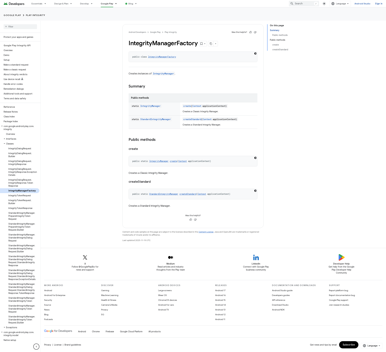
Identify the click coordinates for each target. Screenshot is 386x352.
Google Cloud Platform (131, 331)
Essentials (37, 3)
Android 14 (220, 305)
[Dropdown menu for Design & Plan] (72, 3)
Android (48, 290)
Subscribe (349, 344)
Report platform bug (338, 290)
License (58, 345)
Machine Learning (109, 295)
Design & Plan (61, 3)
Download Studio (280, 305)
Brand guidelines (73, 345)
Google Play (107, 3)
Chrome (96, 331)
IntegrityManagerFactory (162, 56)
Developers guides (281, 295)
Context (196, 106)
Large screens (165, 290)
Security (48, 300)
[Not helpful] (255, 32)
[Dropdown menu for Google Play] (117, 3)
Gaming (105, 290)
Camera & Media (109, 305)
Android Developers (137, 32)
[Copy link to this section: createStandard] (154, 182)
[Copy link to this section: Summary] (148, 86)
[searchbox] (20, 26)
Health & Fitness (108, 300)
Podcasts (48, 319)
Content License (206, 232)
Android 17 (220, 290)
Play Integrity (35, 15)
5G (102, 314)
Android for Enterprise (54, 295)
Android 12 (220, 314)
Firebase (110, 331)
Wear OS (162, 295)
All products (155, 331)
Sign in (378, 3)
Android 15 (220, 300)
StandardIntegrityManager (155, 119)
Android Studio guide (282, 290)
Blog (130, 3)
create (187, 106)
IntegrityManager (163, 73)
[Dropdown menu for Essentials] (47, 3)
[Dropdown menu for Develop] (93, 3)
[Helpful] (250, 32)
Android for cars (166, 305)
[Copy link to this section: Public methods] (159, 140)
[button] (19, 128)
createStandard (192, 119)
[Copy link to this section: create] (141, 149)
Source (47, 305)
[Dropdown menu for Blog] (137, 3)
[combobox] (304, 3)
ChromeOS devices (167, 300)
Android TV (163, 309)
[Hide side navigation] (36, 347)
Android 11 (220, 319)
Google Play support (338, 300)
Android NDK (278, 309)
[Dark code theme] (255, 53)
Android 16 (220, 295)
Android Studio (362, 3)
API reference (278, 300)
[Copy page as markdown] (211, 43)
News (46, 309)
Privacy (104, 309)
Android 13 (220, 309)
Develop (84, 3)
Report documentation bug (342, 295)
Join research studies (339, 305)
